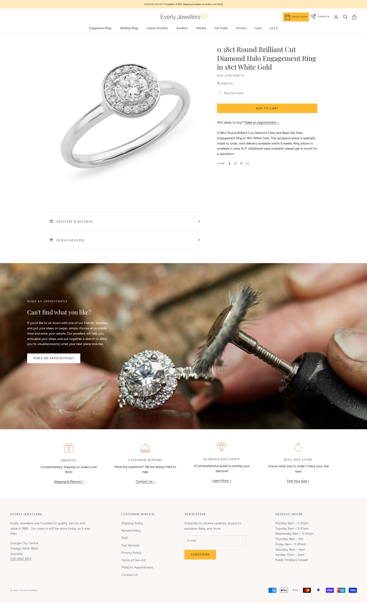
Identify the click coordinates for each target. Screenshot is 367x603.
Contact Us (129, 575)
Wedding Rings (129, 28)
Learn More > (221, 480)
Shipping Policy (132, 523)
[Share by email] (247, 163)
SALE (274, 28)
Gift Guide (221, 28)
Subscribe (200, 554)
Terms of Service (133, 560)
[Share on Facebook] (229, 163)
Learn (257, 28)
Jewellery (182, 28)
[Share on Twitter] (235, 163)
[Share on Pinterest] (241, 163)
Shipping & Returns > (69, 482)
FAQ (124, 538)
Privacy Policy (131, 553)
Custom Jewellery (157, 28)
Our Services (130, 545)
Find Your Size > (298, 481)
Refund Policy (131, 531)
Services (241, 28)
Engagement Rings (100, 28)
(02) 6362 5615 (20, 559)
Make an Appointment (53, 358)
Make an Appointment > (261, 122)
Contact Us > (145, 481)
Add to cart (267, 108)
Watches (201, 28)
